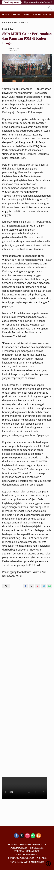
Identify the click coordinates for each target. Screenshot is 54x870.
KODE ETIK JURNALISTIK (33, 844)
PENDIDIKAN (8, 29)
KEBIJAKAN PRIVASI (27, 855)
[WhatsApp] (33, 836)
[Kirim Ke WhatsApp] (49, 586)
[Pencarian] (50, 8)
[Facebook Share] (25, 586)
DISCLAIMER (36, 848)
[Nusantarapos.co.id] (22, 8)
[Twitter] (22, 836)
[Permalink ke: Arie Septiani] (4, 49)
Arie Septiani (14, 48)
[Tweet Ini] (31, 586)
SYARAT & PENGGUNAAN (21, 858)
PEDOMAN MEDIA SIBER (26, 851)
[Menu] (4, 8)
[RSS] (38, 836)
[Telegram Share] (43, 586)
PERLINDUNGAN (18, 848)
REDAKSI (12, 844)
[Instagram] (27, 836)
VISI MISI (41, 858)
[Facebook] (16, 836)
